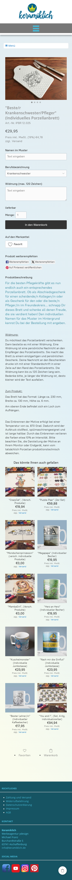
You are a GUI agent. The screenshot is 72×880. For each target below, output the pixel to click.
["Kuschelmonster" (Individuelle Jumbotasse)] (20, 641)
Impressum (12, 808)
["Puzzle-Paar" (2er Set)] (52, 482)
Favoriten (24, 755)
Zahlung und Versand (18, 797)
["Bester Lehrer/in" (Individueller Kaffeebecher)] (20, 698)
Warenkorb (51, 755)
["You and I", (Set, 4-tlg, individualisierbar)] (52, 698)
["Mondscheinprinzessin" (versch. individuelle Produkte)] (20, 535)
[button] (16, 244)
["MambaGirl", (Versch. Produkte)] (20, 588)
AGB (8, 812)
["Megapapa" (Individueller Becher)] (52, 535)
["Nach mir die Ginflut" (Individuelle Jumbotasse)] (52, 641)
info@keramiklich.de (14, 847)
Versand (17, 141)
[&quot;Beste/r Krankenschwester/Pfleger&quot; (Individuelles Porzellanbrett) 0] (36, 78)
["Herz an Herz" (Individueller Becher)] (52, 588)
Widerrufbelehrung (17, 801)
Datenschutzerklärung (19, 805)
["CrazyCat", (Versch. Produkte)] (20, 482)
